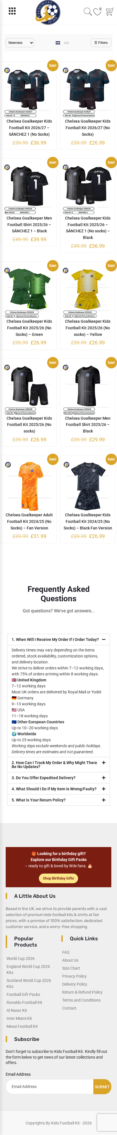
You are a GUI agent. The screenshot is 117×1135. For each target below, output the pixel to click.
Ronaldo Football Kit (24, 1002)
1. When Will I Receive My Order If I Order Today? (55, 639)
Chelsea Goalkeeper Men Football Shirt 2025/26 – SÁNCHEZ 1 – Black (29, 225)
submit (102, 1087)
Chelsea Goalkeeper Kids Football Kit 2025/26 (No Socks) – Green (29, 328)
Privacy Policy (74, 976)
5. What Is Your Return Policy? (39, 800)
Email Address (18, 1074)
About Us (70, 960)
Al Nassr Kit (17, 1010)
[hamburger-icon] (12, 12)
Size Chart (71, 968)
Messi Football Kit (22, 1026)
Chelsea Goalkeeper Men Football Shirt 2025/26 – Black (87, 425)
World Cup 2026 (21, 958)
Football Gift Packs (23, 994)
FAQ (66, 952)
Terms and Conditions (81, 1000)
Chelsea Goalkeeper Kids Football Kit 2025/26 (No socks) (29, 425)
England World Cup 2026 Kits (28, 969)
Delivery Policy (74, 984)
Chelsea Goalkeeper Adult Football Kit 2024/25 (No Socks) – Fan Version (29, 521)
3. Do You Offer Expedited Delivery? (44, 777)
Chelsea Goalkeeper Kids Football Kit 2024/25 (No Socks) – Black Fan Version (88, 521)
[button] (58, 639)
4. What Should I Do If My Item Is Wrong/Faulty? (54, 789)
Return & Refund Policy (82, 992)
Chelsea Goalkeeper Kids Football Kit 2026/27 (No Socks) (87, 128)
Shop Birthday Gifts (58, 878)
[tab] (58, 42)
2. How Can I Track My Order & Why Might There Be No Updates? (54, 764)
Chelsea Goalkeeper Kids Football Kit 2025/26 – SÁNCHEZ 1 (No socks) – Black (87, 228)
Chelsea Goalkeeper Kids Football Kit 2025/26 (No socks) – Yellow (87, 328)
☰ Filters (101, 43)
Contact (69, 1008)
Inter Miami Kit (19, 1018)
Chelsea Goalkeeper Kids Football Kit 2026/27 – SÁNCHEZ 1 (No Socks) (29, 128)
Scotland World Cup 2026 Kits (29, 983)
